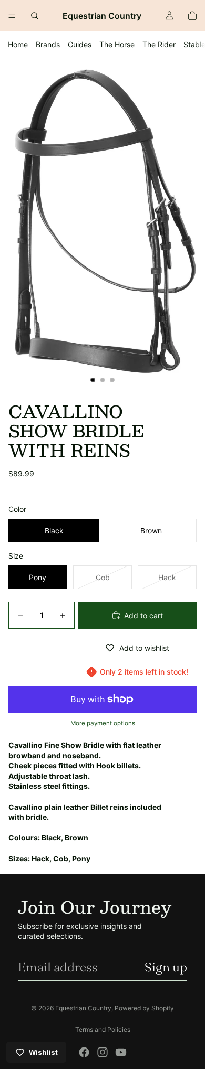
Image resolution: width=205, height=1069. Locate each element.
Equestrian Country (83, 1008)
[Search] (34, 15)
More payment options (102, 723)
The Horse (117, 44)
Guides (79, 44)
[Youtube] (121, 1052)
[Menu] (12, 16)
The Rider (159, 44)
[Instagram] (102, 1052)
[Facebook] (84, 1052)
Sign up (166, 967)
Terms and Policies (102, 1029)
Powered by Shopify (144, 1008)
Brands (48, 44)
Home (18, 44)
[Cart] (192, 15)
